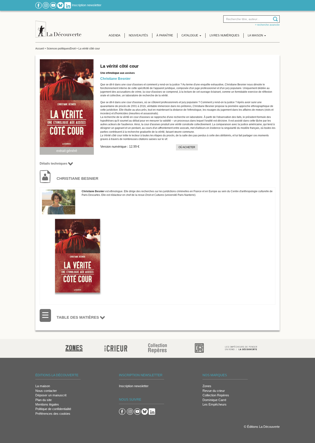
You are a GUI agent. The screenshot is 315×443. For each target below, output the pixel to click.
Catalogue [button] (190, 35)
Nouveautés (138, 35)
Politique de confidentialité (53, 409)
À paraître (164, 35)
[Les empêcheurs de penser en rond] (241, 347)
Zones (206, 386)
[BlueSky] (60, 5)
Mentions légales (47, 404)
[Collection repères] (157, 348)
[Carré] (199, 347)
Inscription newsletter (86, 5)
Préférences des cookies (52, 413)
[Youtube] (53, 5)
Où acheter (186, 147)
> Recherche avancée (267, 24)
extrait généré (66, 151)
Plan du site (43, 400)
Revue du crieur (213, 390)
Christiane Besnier (115, 78)
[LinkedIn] (67, 5)
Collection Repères (215, 395)
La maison (42, 386)
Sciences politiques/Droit (61, 48)
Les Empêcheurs (214, 404)
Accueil (39, 48)
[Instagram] (46, 5)
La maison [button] (256, 35)
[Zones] (74, 347)
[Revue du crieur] (115, 347)
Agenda (114, 35)
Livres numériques (224, 35)
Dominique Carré (214, 400)
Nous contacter (46, 390)
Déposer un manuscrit (50, 395)
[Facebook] (38, 5)
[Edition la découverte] (58, 26)
